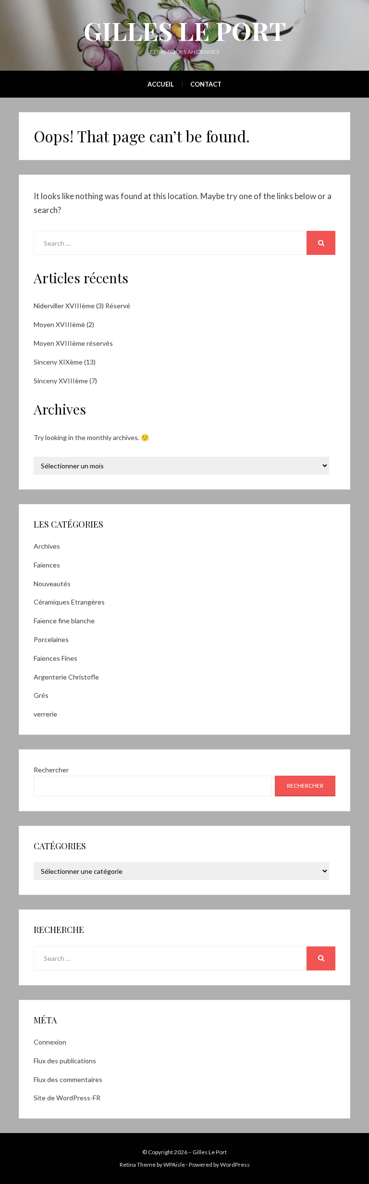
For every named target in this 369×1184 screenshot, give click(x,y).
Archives (47, 546)
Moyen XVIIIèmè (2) (64, 324)
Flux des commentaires (68, 1079)
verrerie (45, 714)
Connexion (50, 1042)
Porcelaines (51, 639)
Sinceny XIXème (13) (65, 362)
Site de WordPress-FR (67, 1098)
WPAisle (174, 1164)
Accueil (161, 84)
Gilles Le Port (185, 30)
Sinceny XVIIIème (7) (65, 381)
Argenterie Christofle (66, 677)
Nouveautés (52, 583)
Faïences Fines (55, 658)
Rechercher (51, 770)
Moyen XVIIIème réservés (73, 343)
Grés (41, 695)
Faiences (47, 565)
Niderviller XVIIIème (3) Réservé (82, 306)
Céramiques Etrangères (69, 602)
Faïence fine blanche (64, 621)
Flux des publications (65, 1061)
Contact (205, 84)
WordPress (235, 1164)
